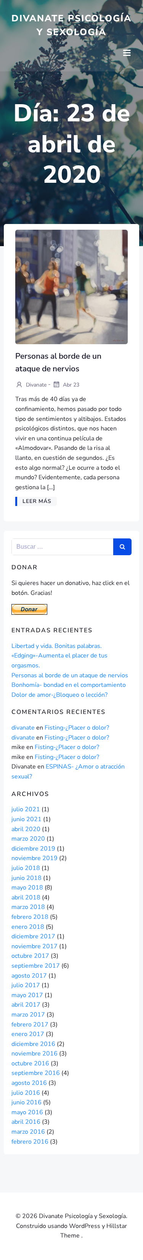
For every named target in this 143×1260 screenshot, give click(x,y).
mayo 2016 (27, 1112)
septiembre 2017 (35, 966)
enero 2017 (27, 1034)
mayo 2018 (27, 887)
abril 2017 (25, 1005)
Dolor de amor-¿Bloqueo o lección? (59, 695)
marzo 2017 (28, 1014)
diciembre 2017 (33, 936)
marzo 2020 (28, 839)
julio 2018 (25, 868)
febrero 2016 (29, 1142)
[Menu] (127, 53)
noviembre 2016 (34, 1053)
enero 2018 (27, 927)
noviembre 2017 (34, 946)
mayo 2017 (27, 995)
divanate (35, 384)
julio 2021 (25, 809)
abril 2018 (25, 897)
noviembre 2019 (34, 858)
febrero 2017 (29, 1024)
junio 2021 (26, 819)
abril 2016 (25, 1122)
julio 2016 (25, 1093)
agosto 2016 (29, 1083)
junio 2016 (26, 1102)
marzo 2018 (28, 907)
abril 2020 (25, 829)
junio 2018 (26, 878)
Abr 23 (70, 384)
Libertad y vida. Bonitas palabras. (56, 646)
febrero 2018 (29, 917)
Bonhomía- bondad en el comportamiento (68, 685)
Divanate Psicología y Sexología (71, 25)
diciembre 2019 (33, 848)
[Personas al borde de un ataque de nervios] (71, 286)
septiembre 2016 (35, 1073)
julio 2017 (25, 985)
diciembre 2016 (33, 1044)
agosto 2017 (29, 976)
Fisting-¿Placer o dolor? (77, 727)
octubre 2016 (30, 1063)
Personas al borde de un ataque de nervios (69, 675)
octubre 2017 (30, 956)
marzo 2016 (28, 1132)
